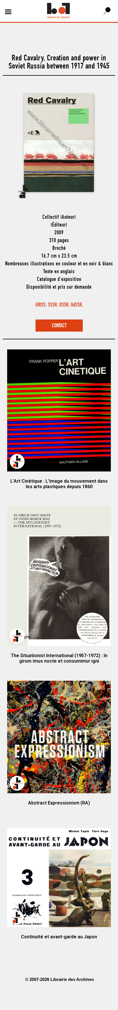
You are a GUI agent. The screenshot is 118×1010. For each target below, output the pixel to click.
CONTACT (59, 326)
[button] (8, 11)
